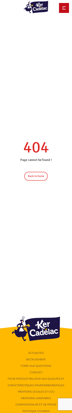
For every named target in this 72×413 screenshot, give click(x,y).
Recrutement (36, 359)
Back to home (36, 176)
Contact (36, 372)
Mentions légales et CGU (36, 391)
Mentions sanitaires (36, 398)
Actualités (36, 352)
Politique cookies (36, 411)
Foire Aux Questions (36, 365)
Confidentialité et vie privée (36, 404)
